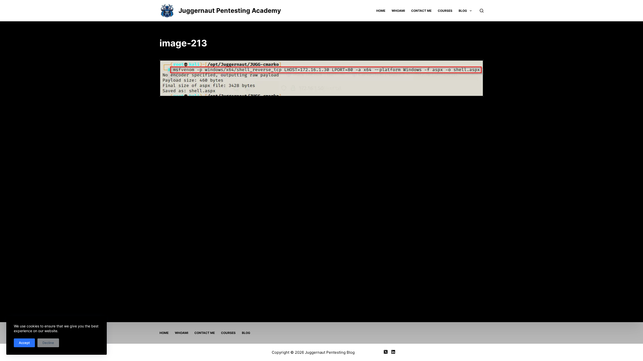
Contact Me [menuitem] (421, 11)
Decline (48, 343)
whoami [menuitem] (398, 11)
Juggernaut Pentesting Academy (230, 10)
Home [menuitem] (380, 11)
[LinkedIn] (393, 352)
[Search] (482, 11)
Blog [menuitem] (463, 11)
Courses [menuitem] (445, 11)
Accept (24, 343)
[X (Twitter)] (386, 352)
